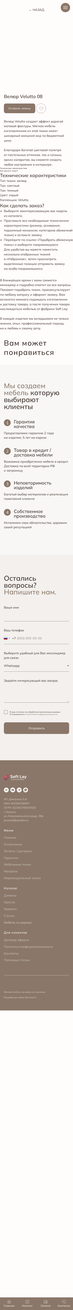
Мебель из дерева (18, 922)
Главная (10, 837)
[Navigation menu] (65, 7)
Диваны (10, 895)
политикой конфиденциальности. (42, 714)
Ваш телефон (14, 630)
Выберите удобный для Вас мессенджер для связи (34, 655)
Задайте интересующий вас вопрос (31, 680)
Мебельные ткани (17, 864)
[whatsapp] (25, 790)
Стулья (9, 916)
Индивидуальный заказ (22, 878)
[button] (19, 108)
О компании (13, 844)
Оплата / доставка (18, 851)
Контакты (11, 953)
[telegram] (19, 790)
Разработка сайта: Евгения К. (20, 997)
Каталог (11, 888)
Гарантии (11, 858)
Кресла (9, 902)
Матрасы (11, 871)
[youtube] (12, 790)
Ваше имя (11, 607)
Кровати (10, 909)
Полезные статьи (17, 960)
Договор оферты (16, 940)
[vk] (6, 790)
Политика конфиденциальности (28, 947)
